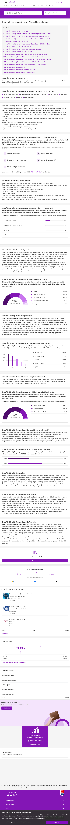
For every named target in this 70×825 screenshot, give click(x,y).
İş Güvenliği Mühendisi (8, 689)
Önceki (3, 630)
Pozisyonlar (14, 5)
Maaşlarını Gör (14, 662)
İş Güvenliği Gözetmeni (8, 685)
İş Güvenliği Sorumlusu (8, 694)
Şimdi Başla (7, 708)
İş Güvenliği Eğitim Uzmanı (9, 680)
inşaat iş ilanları (45, 254)
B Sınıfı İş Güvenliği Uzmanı (25, 5)
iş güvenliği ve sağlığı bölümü (28, 381)
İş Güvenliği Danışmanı (8, 675)
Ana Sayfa (6, 5)
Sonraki (67, 630)
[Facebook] (8, 795)
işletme (53, 381)
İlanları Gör (35, 561)
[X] (11, 795)
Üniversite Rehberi (36, 172)
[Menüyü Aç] (6, 2)
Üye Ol (19, 574)
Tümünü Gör (4, 633)
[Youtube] (16, 795)
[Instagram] (14, 795)
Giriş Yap (51, 574)
